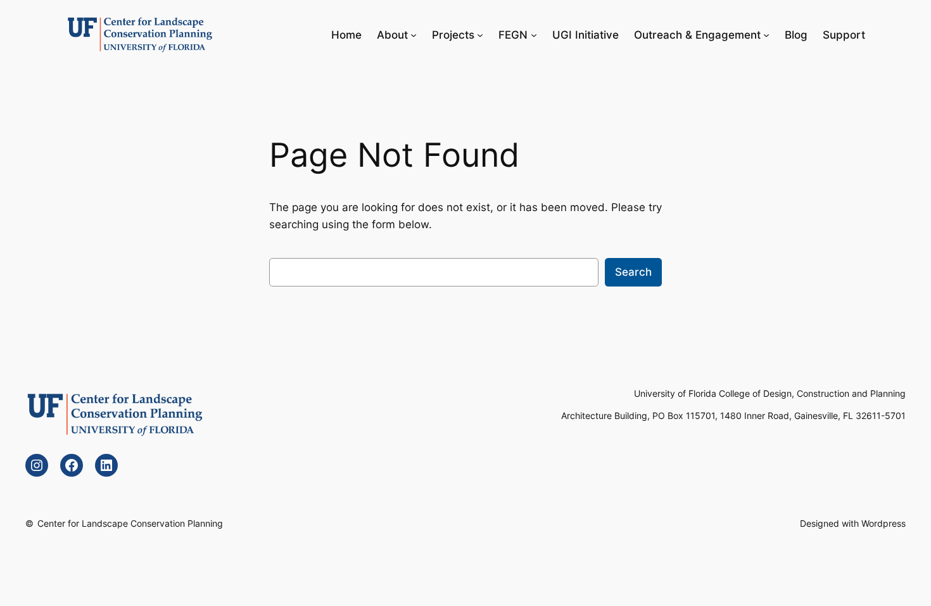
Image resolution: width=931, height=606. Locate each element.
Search (633, 272)
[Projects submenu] (480, 35)
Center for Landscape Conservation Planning (130, 523)
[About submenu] (413, 35)
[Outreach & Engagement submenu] (766, 35)
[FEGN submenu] (534, 35)
